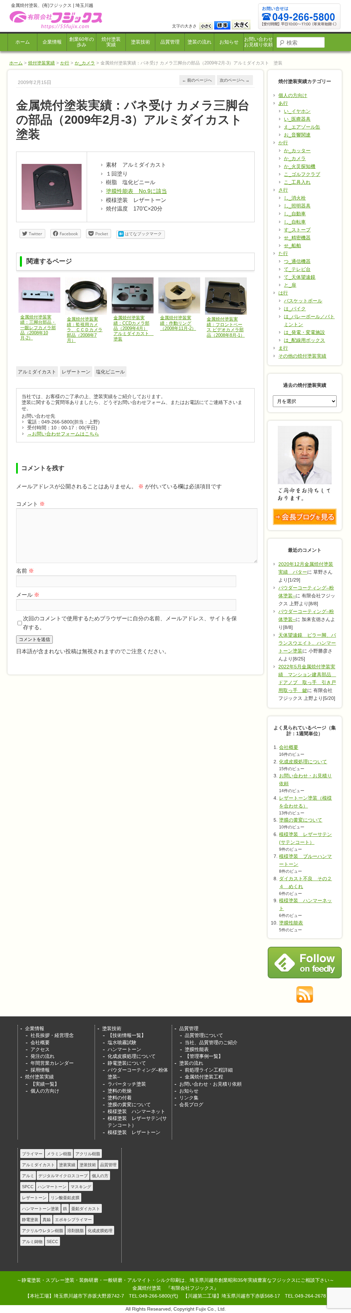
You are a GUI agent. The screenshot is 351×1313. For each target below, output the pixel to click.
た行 (283, 253)
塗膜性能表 (291, 923)
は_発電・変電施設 (304, 332)
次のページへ (235, 80)
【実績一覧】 (45, 1084)
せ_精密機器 (297, 237)
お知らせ (229, 42)
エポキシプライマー (73, 1219)
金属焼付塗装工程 (204, 1076)
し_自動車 (295, 213)
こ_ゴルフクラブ (302, 174)
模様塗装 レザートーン (134, 1132)
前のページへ (197, 80)
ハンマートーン (124, 1049)
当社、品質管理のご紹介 (211, 1042)
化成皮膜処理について (303, 761)
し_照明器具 (297, 205)
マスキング (81, 1186)
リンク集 (188, 1097)
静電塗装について (127, 1063)
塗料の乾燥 (120, 1091)
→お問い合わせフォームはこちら (63, 434)
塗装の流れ (199, 42)
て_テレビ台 (297, 269)
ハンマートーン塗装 (40, 1208)
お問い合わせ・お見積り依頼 (210, 1084)
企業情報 (52, 42)
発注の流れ (43, 1056)
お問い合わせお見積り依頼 (258, 42)
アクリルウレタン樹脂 (42, 1230)
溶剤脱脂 (75, 1230)
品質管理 (170, 42)
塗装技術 (140, 42)
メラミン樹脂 (59, 1153)
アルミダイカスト (37, 371)
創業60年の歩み (81, 42)
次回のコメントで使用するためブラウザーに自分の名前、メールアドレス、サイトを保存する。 (130, 623)
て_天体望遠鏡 (299, 277)
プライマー (32, 1153)
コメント (30, 504)
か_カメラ (85, 62)
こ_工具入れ (297, 182)
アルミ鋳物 (32, 1241)
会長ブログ (191, 1104)
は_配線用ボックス (304, 340)
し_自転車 (295, 222)
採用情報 (40, 1070)
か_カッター (297, 150)
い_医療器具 (297, 119)
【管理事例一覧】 (204, 1056)
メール (27, 595)
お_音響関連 (297, 135)
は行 (283, 293)
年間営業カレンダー (52, 1063)
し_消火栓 (295, 198)
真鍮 (47, 1219)
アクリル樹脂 (87, 1153)
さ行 (283, 190)
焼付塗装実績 (111, 42)
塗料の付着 (120, 1097)
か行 (64, 62)
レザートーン (76, 371)
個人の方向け (292, 95)
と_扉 (290, 285)
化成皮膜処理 (100, 1230)
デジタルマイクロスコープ (63, 1175)
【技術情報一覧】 (127, 1035)
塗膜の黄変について (300, 820)
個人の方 (100, 1175)
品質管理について (204, 1035)
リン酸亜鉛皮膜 (65, 1197)
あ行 (283, 103)
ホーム (22, 42)
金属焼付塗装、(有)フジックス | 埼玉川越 (55, 20)
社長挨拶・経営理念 (52, 1035)
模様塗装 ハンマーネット (136, 1111)
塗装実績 (67, 1164)
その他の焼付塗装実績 (302, 356)
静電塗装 (30, 1219)
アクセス (40, 1049)
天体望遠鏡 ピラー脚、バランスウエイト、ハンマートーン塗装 (307, 643)
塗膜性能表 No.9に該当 (136, 191)
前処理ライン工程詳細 (209, 1070)
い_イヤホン (297, 111)
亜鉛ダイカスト (85, 1208)
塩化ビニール (110, 371)
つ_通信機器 (297, 261)
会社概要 (288, 747)
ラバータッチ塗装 (127, 1084)
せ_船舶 (292, 245)
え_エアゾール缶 (302, 127)
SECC (52, 1241)
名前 (25, 571)
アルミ (28, 1175)
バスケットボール (303, 300)
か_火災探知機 (299, 166)
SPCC (28, 1186)
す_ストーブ (297, 229)
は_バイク (295, 308)
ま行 (283, 348)
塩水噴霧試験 (122, 1042)
